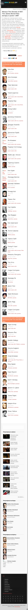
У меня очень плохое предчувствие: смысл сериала (13, 486)
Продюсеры (7, 586)
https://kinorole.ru (17, 606)
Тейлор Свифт (11, 561)
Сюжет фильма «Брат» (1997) (13, 449)
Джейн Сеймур (8, 37)
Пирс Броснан (12, 31)
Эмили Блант (11, 549)
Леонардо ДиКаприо (13, 515)
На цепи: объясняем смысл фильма (15, 455)
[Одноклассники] (12, 57)
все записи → (21, 496)
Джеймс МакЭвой (12, 509)
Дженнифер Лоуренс (13, 538)
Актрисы (6, 582)
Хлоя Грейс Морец (12, 543)
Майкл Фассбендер (13, 504)
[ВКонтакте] (9, 57)
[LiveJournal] (14, 57)
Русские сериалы (8, 589)
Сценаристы (7, 587)
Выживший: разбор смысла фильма (14, 466)
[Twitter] (10, 57)
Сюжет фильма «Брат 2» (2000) (14, 443)
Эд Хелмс (10, 527)
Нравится (20, 55)
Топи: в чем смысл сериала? (14, 478)
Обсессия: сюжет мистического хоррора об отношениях (14, 437)
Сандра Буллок (11, 555)
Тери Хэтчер (8, 34)
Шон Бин (18, 27)
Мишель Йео (7, 36)
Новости (6, 579)
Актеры (6, 581)
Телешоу (6, 591)
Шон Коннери (10, 30)
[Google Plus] (16, 57)
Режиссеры (7, 584)
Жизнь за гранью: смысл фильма (14, 491)
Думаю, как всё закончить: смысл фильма (14, 461)
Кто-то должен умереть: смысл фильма (14, 473)
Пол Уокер (10, 521)
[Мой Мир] (13, 57)
